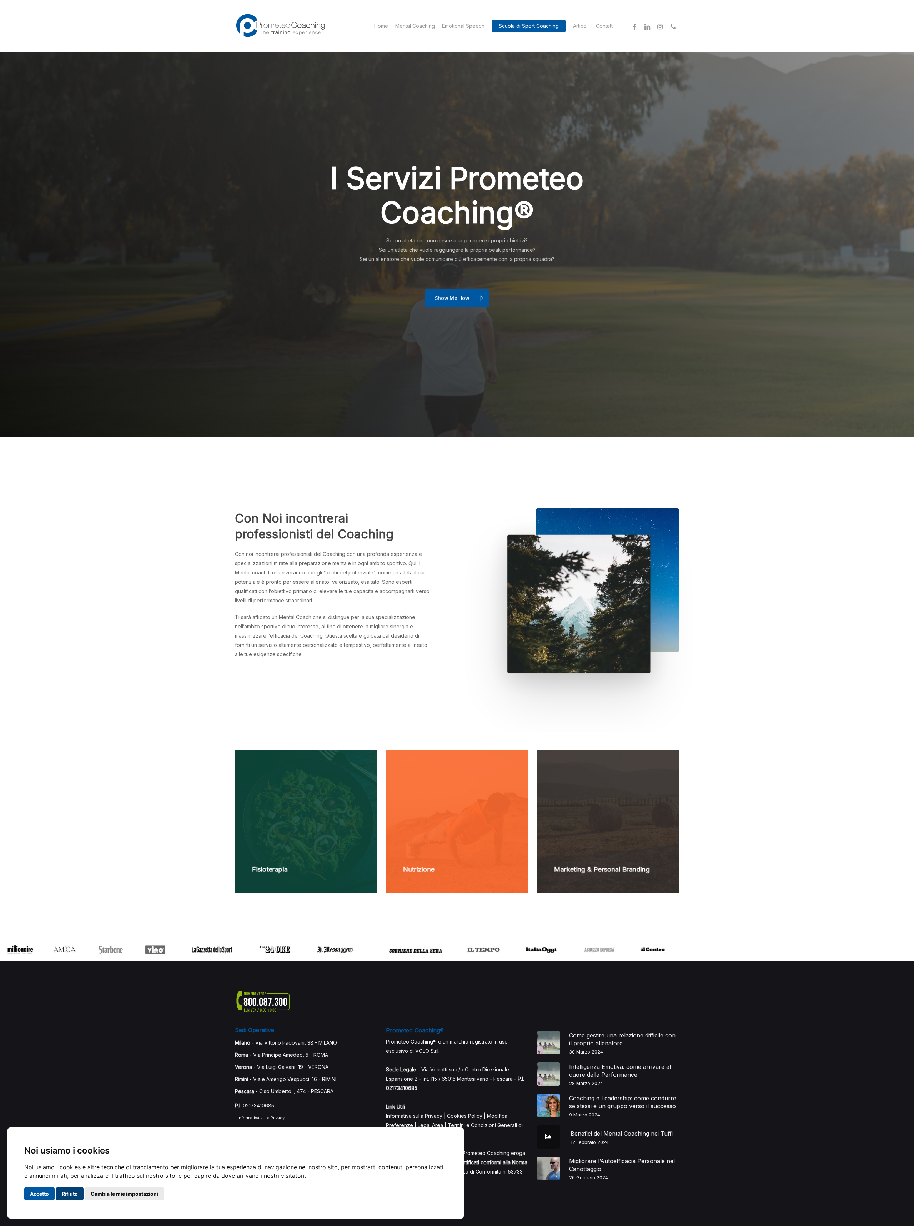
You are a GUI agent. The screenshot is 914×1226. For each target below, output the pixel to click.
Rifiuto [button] (70, 1194)
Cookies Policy (464, 1116)
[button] (457, 298)
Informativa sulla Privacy (414, 1116)
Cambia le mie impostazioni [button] (124, 1194)
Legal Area (430, 1125)
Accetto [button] (39, 1194)
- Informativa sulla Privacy (260, 1117)
